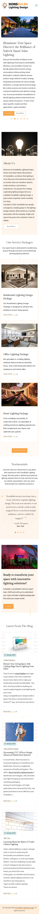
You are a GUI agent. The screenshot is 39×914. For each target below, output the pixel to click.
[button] (11, 119)
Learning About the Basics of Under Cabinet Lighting (18, 843)
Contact (8, 606)
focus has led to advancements (21, 772)
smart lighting (20, 674)
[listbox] (19, 69)
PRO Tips (7, 838)
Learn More (7, 315)
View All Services (19, 450)
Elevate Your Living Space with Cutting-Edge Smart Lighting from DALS (18, 666)
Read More (11, 226)
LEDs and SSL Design (11, 749)
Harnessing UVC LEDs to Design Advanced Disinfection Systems (17, 753)
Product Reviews (9, 660)
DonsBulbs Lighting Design (24, 908)
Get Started (23, 114)
